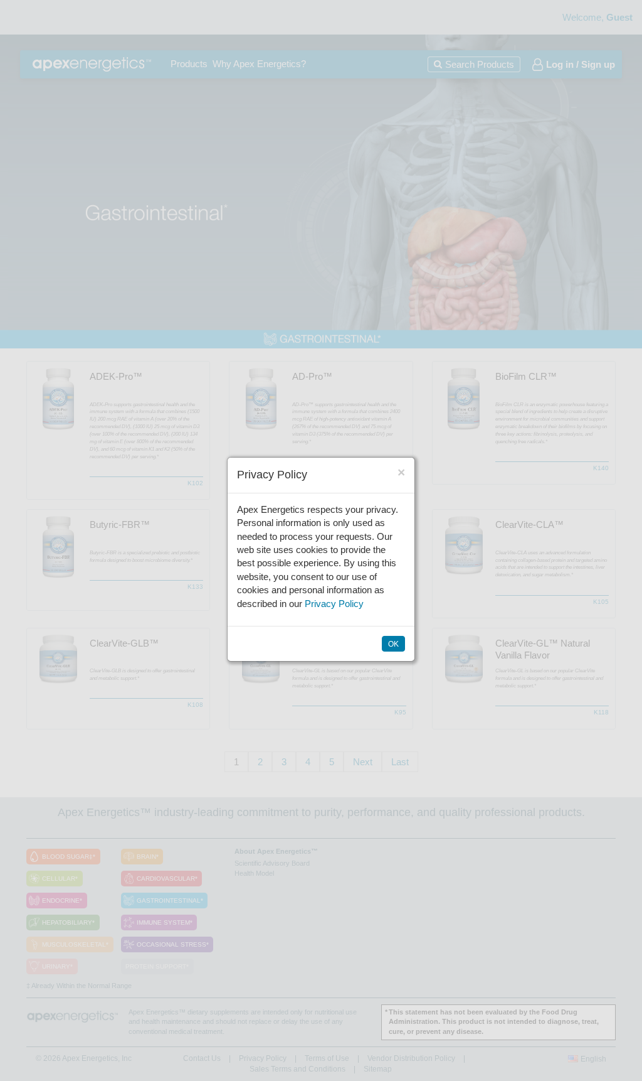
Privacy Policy (334, 603)
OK (393, 644)
